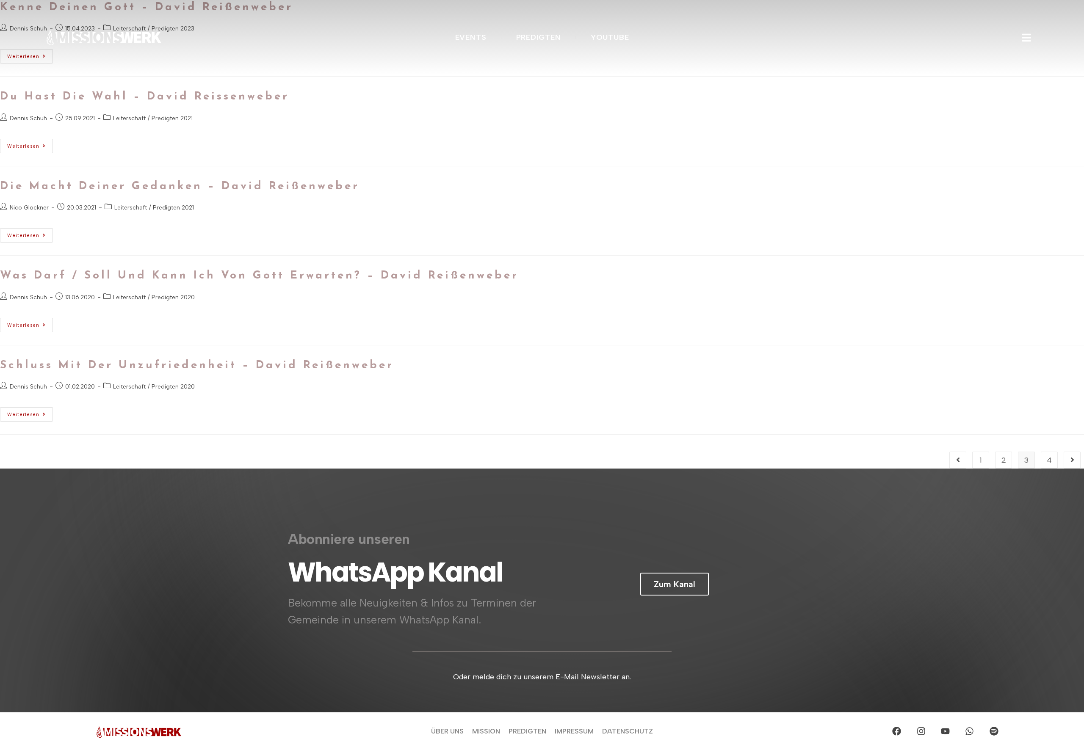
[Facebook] (897, 731)
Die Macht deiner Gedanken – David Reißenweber (179, 186)
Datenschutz (627, 731)
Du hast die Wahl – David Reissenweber (144, 96)
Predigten (527, 731)
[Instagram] (921, 731)
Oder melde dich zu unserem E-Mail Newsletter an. (542, 676)
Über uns (447, 731)
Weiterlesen (30, 144)
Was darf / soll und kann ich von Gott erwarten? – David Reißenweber (259, 275)
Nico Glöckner (29, 207)
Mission (486, 731)
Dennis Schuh (28, 118)
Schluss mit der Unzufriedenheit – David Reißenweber (197, 365)
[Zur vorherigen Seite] (957, 460)
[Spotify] (994, 731)
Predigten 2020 (173, 297)
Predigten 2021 (172, 118)
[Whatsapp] (970, 731)
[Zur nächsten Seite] (1072, 460)
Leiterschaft (129, 118)
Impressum (574, 731)
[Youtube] (945, 731)
